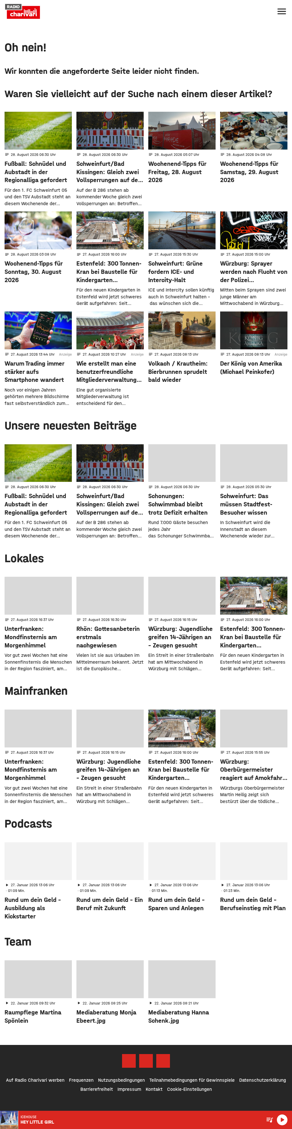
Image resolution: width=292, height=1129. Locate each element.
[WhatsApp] (163, 1061)
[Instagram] (146, 1061)
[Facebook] (129, 1061)
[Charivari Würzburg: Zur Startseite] (22, 11)
